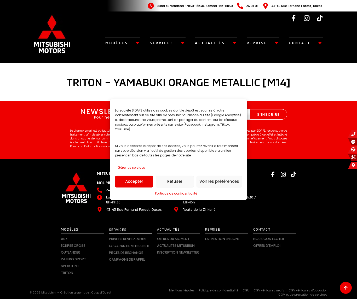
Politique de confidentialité (176, 193)
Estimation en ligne (222, 239)
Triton (67, 273)
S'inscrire (268, 114)
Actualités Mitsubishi (176, 245)
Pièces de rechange (126, 252)
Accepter (134, 181)
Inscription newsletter (178, 252)
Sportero (70, 266)
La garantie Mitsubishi (129, 246)
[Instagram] (306, 18)
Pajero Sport (73, 259)
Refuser (174, 181)
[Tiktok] (319, 18)
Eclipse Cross (73, 245)
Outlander (70, 252)
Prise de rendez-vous (127, 239)
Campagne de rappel (127, 259)
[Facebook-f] (293, 18)
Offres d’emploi (266, 245)
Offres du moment (173, 239)
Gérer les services (131, 167)
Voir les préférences (219, 181)
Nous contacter (268, 239)
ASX (64, 239)
